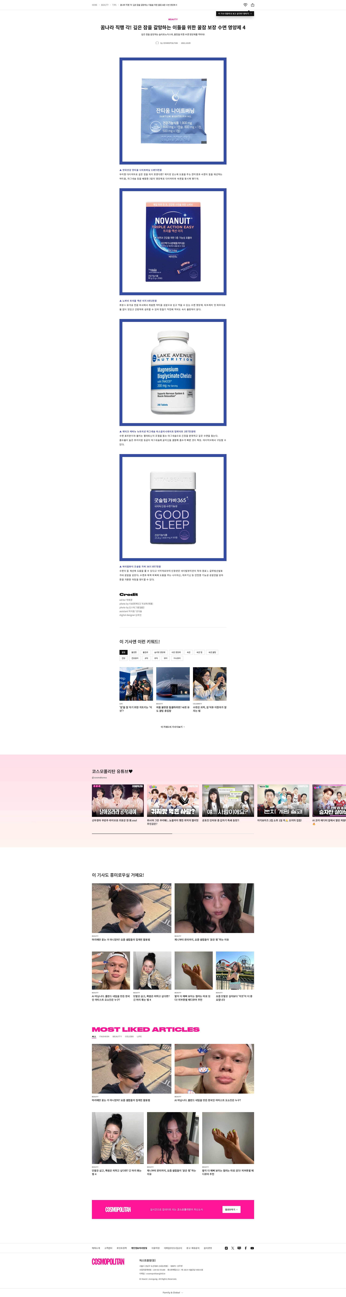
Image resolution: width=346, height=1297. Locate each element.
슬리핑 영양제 (159, 652)
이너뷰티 (177, 658)
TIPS (114, 5)
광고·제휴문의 (192, 1248)
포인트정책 (122, 1248)
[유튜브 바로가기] (252, 1248)
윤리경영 (208, 1248)
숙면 (188, 652)
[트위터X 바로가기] (233, 1248)
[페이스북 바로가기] (246, 1248)
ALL (94, 1036)
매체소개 (96, 1248)
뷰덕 (156, 658)
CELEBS (129, 1036)
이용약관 (156, 1248)
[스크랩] (245, 4)
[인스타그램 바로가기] (226, 1248)
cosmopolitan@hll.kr (155, 1273)
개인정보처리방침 (139, 1248)
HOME (94, 5)
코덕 (146, 658)
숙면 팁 (199, 652)
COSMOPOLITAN (170, 43)
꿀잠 (123, 652)
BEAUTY (104, 5)
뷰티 (165, 658)
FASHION (104, 1036)
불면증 (134, 652)
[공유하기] (252, 4)
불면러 (145, 652)
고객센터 (108, 1248)
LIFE (139, 1036)
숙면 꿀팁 (212, 652)
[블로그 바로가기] (239, 1248)
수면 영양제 (176, 652)
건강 (123, 658)
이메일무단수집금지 (173, 1248)
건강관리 (135, 658)
